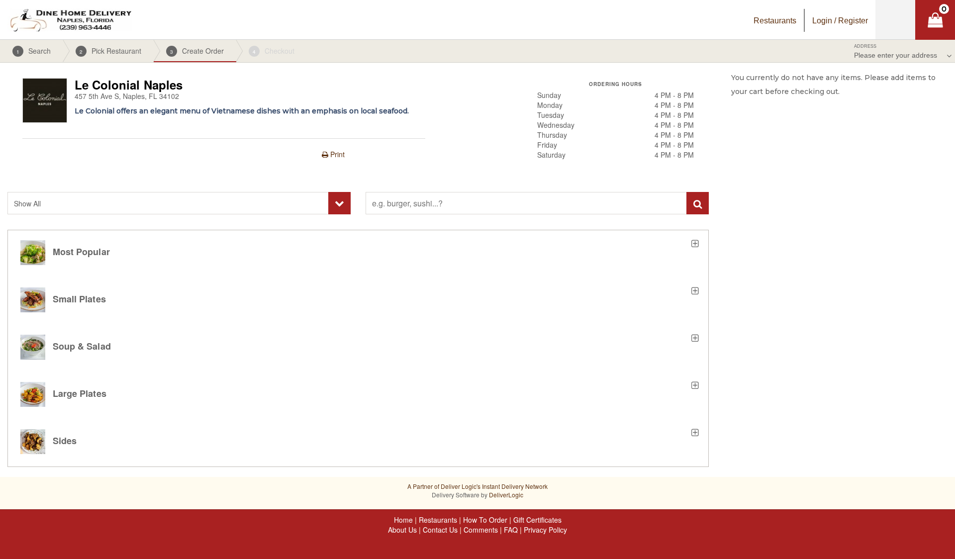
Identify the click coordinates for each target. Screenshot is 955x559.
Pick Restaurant (110, 51)
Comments (481, 530)
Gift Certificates (537, 520)
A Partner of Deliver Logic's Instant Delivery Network (477, 486)
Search (33, 51)
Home (403, 520)
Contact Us (440, 530)
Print (336, 154)
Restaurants (438, 520)
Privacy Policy (545, 530)
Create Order (197, 51)
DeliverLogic (506, 494)
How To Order (485, 520)
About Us (402, 530)
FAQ (511, 530)
